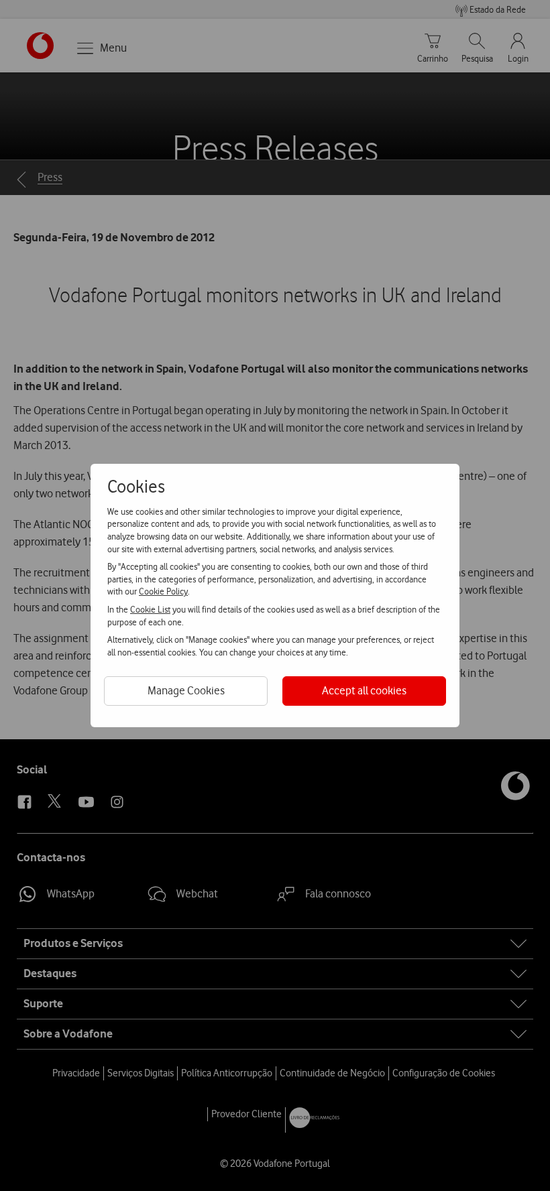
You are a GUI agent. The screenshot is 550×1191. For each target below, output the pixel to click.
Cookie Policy (163, 591)
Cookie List (150, 609)
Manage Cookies (186, 690)
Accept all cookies (364, 690)
